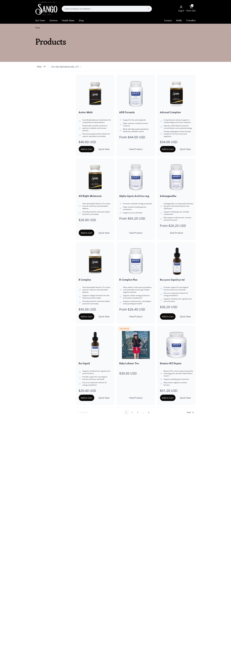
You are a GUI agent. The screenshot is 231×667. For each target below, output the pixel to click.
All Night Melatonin (90, 196)
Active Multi (86, 112)
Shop (81, 20)
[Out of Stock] (136, 345)
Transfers (191, 20)
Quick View (104, 149)
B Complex (85, 279)
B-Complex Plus (128, 279)
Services (53, 20)
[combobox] (107, 9)
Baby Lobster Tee (129, 363)
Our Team (40, 20)
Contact (168, 20)
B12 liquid (84, 363)
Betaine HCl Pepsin (171, 363)
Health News (68, 20)
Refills (179, 20)
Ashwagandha (168, 196)
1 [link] (126, 412)
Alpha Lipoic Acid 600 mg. (134, 196)
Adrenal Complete (170, 112)
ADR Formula (127, 112)
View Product (136, 149)
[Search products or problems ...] (148, 8)
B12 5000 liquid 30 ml (172, 279)
